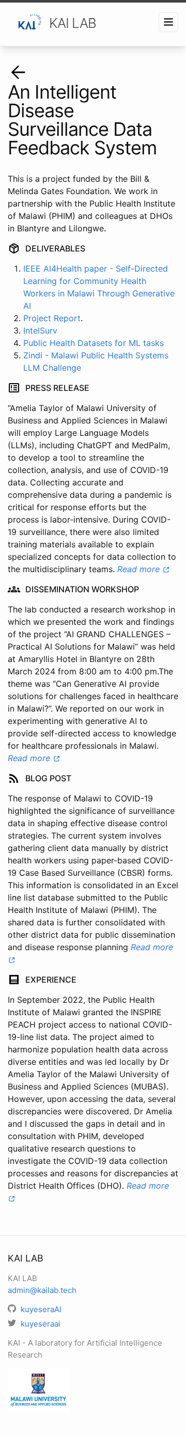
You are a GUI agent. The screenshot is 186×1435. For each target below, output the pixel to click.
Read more (139, 569)
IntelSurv (40, 330)
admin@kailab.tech (42, 1290)
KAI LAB (72, 23)
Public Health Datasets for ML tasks (93, 343)
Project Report (52, 318)
